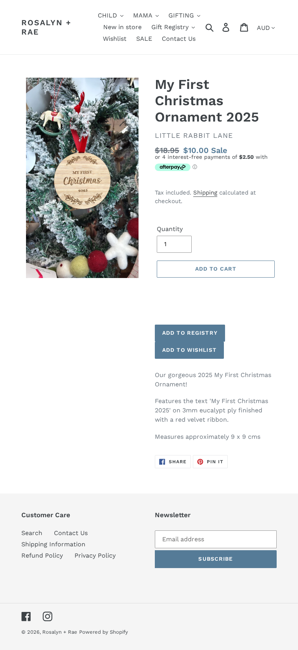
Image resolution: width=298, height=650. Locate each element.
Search (31, 533)
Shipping (205, 192)
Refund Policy (42, 555)
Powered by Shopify (103, 632)
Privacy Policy (95, 555)
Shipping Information (53, 544)
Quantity (170, 229)
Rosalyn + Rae (46, 27)
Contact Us (71, 533)
